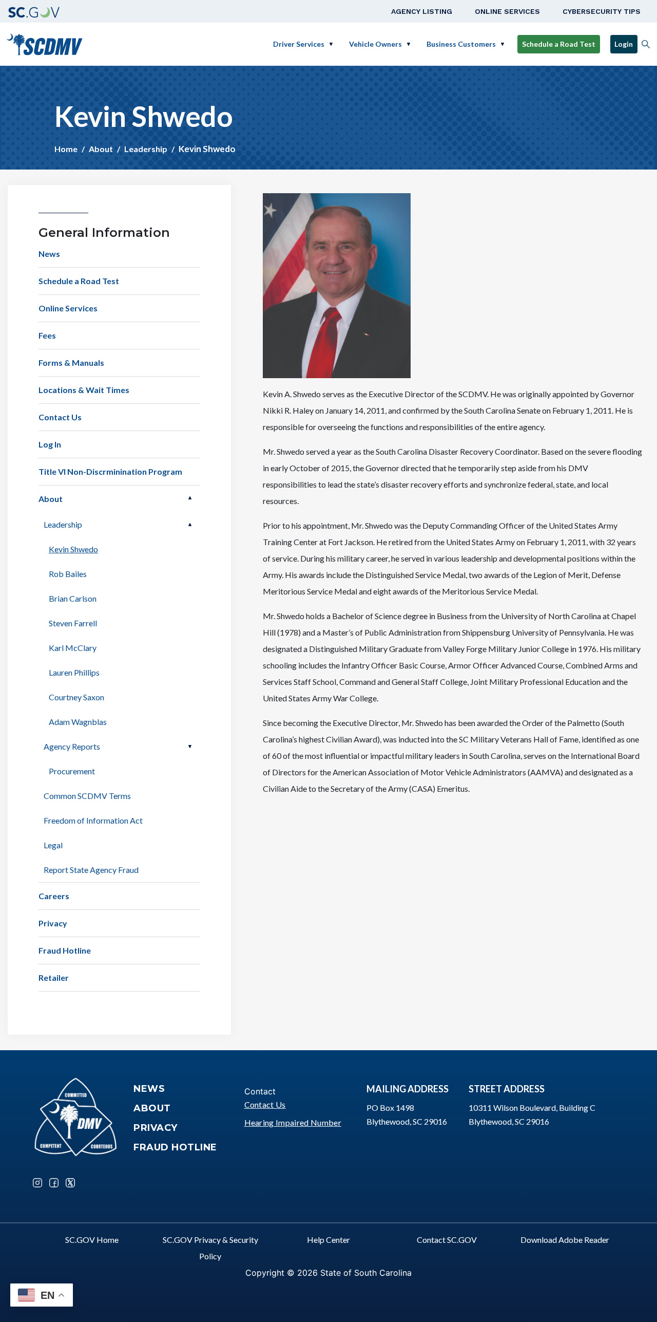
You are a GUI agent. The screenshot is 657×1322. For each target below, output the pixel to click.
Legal (53, 845)
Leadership (145, 149)
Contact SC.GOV (447, 1239)
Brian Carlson (72, 598)
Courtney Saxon (76, 697)
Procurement (72, 771)
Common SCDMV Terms (87, 795)
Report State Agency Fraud (91, 869)
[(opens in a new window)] (34, 11)
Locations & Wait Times (83, 390)
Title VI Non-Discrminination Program (110, 471)
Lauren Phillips (74, 672)
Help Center (328, 1239)
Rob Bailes (68, 574)
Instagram (37, 1182)
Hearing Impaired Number (292, 1122)
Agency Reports (72, 746)
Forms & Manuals (71, 362)
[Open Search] (646, 44)
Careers (53, 896)
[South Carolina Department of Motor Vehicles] (44, 43)
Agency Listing (421, 11)
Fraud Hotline (64, 950)
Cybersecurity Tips (602, 11)
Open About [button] (190, 498)
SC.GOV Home (92, 1239)
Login (623, 44)
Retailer (53, 977)
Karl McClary (72, 648)
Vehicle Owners (375, 44)
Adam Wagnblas (78, 722)
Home (66, 149)
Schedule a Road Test (558, 44)
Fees (47, 335)
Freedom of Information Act (93, 820)
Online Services (507, 11)
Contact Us (60, 417)
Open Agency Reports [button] (190, 746)
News (49, 253)
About (101, 149)
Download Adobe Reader (564, 1239)
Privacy (52, 923)
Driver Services (298, 44)
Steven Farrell (73, 623)
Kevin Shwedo (73, 549)
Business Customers (461, 44)
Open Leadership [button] (190, 524)
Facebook (54, 1182)
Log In (49, 444)
